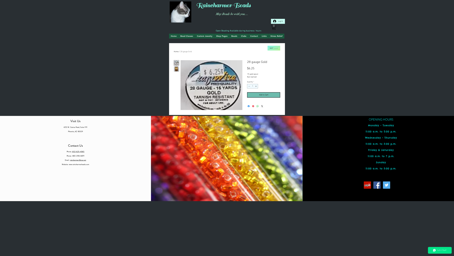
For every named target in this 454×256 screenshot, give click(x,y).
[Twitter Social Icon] (386, 185)
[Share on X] (262, 106)
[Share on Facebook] (248, 106)
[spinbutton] (252, 86)
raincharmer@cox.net (78, 160)
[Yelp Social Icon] (367, 185)
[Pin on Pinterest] (253, 106)
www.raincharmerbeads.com (79, 164)
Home (176, 51)
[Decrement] (248, 86)
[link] (274, 27)
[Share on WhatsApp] (257, 106)
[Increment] (256, 86)
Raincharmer (214, 5)
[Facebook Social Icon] (377, 185)
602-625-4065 (78, 151)
